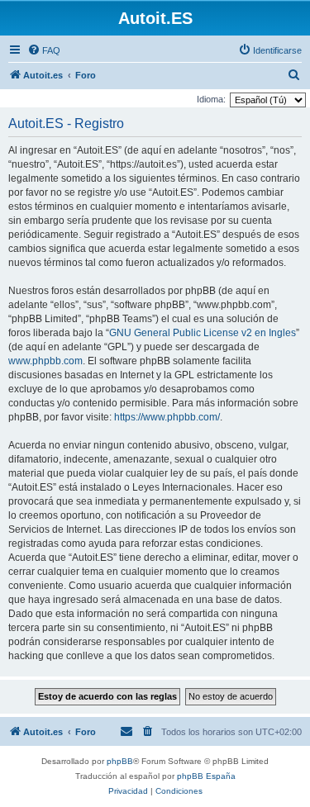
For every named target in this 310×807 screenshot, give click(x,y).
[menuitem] (43, 50)
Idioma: (211, 99)
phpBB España (206, 776)
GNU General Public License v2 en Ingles (202, 333)
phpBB (120, 761)
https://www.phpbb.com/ (167, 417)
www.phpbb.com (45, 361)
